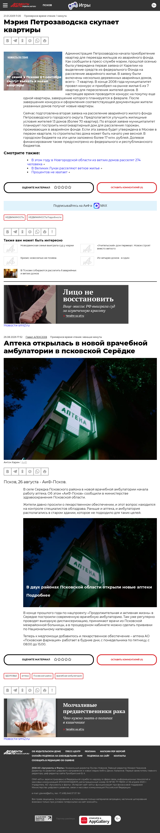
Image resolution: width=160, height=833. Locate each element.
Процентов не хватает (49, 172)
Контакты (120, 756)
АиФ (24, 462)
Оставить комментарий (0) (127, 187)
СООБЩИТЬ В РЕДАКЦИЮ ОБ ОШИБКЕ (53, 760)
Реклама (90, 751)
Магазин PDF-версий (112, 751)
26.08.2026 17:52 (13, 337)
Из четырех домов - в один (113, 257)
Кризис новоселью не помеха (38, 257)
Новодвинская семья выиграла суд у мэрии (47, 245)
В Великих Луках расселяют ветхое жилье (65, 168)
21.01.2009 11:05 (12, 15)
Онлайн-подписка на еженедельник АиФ (57, 756)
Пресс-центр (72, 751)
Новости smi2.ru (17, 325)
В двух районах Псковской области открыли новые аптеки (89, 587)
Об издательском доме (46, 751)
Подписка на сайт (98, 756)
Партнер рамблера (65, 818)
